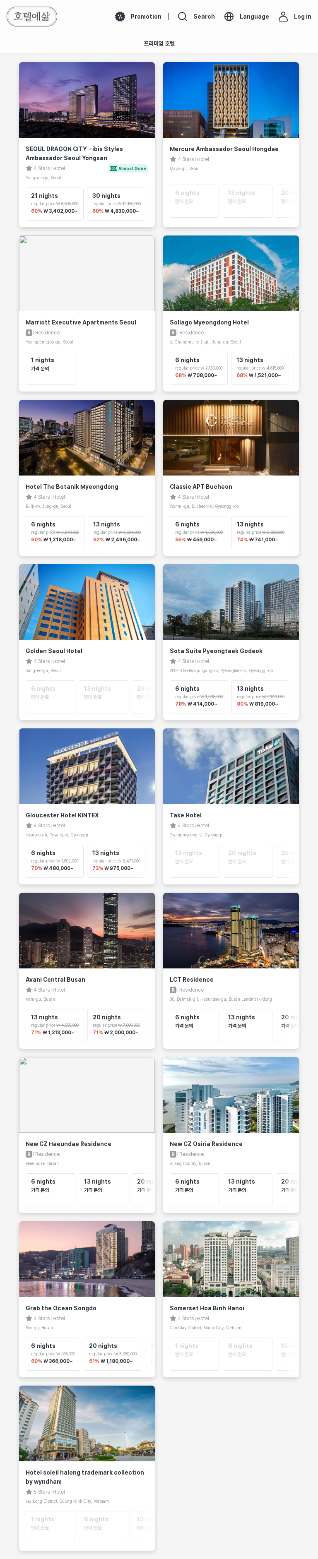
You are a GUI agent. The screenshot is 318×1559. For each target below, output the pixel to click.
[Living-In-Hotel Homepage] (32, 16)
